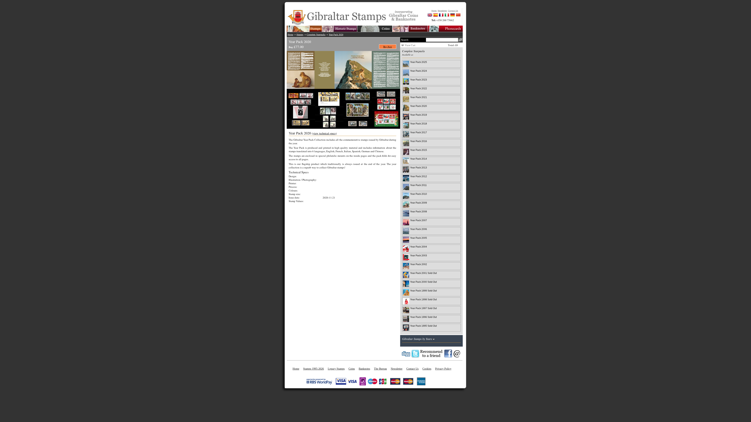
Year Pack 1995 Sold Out (423, 326)
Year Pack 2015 (418, 150)
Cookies (426, 368)
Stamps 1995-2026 (313, 368)
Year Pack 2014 (418, 158)
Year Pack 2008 (418, 211)
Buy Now (387, 46)
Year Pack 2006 (418, 229)
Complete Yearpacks (316, 34)
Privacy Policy (443, 368)
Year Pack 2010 (418, 194)
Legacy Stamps (336, 368)
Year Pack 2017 (418, 132)
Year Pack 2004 (418, 246)
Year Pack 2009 (418, 202)
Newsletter (396, 368)
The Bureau (380, 368)
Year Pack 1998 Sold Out (423, 299)
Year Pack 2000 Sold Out (423, 282)
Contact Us (412, 368)
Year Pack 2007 (418, 220)
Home (290, 34)
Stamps (299, 34)
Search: (405, 39)
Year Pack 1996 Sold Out (423, 317)
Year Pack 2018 (418, 123)
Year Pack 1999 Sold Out (423, 290)
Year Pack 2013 (418, 167)
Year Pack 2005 (418, 238)
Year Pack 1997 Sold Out (423, 308)
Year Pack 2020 (336, 34)
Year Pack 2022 (418, 88)
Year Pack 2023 (418, 79)
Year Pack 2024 (418, 71)
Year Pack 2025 (418, 62)
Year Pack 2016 (418, 141)
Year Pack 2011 (418, 185)
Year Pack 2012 (418, 176)
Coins (352, 368)
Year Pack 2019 (418, 115)
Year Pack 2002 (418, 264)
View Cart (410, 45)
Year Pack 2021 (418, 97)
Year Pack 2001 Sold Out (423, 273)
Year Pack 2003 (418, 255)
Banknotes (364, 368)
